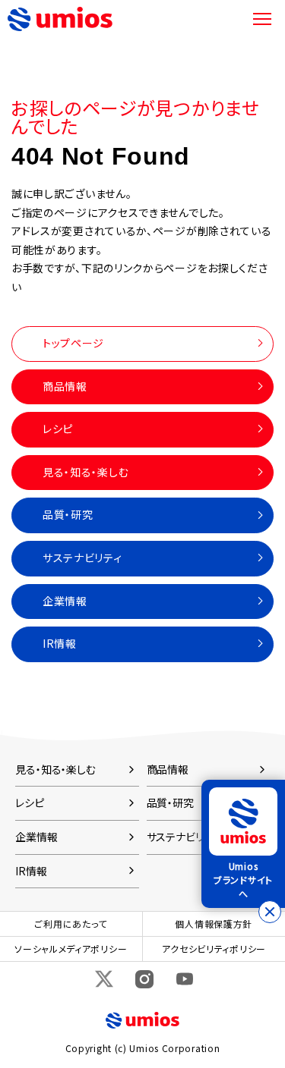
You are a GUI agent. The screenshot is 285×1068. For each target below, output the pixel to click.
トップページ (73, 342)
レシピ (58, 428)
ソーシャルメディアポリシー (70, 948)
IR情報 (60, 643)
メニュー (262, 19)
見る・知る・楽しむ (85, 471)
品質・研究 (68, 514)
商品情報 (65, 386)
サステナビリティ (82, 557)
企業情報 (65, 600)
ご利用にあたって (70, 923)
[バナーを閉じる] (269, 911)
